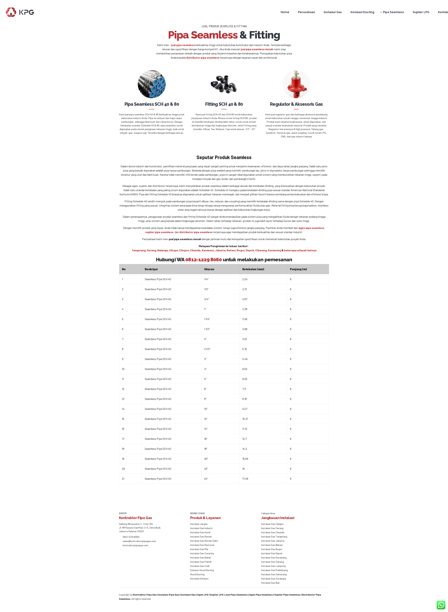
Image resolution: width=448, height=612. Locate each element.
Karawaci (208, 250)
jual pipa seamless (183, 45)
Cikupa (173, 250)
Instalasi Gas (333, 12)
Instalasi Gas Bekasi (272, 544)
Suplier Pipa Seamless (287, 594)
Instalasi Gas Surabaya (273, 578)
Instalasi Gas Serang (272, 528)
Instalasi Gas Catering (202, 553)
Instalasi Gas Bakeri (200, 557)
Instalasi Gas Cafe (199, 565)
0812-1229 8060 (203, 260)
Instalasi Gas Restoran (202, 544)
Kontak (443, 12)
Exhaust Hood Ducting (202, 570)
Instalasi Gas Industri (201, 528)
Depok (250, 250)
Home (285, 12)
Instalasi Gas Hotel (200, 532)
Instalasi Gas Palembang (274, 570)
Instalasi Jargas (199, 523)
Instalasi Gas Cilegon (272, 523)
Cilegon (184, 250)
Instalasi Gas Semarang (274, 574)
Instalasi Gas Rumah (201, 536)
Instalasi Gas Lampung (273, 565)
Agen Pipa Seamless (261, 594)
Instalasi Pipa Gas (168, 594)
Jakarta (220, 250)
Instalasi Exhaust (199, 578)
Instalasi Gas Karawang (273, 557)
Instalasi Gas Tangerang (274, 536)
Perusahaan (306, 12)
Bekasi (231, 250)
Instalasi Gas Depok (271, 553)
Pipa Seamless (393, 12)
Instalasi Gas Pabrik (201, 561)
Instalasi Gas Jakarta (272, 540)
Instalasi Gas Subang (272, 561)
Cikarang (261, 250)
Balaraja (162, 250)
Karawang (274, 250)
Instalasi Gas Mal (199, 549)
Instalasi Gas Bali (270, 582)
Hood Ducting (197, 574)
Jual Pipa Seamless (236, 594)
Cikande (195, 250)
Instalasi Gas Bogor (271, 549)
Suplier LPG (421, 12)
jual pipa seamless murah (257, 49)
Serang (151, 250)
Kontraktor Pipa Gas (145, 594)
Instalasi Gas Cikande (272, 532)
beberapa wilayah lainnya (300, 250)
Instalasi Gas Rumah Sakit (204, 540)
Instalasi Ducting (362, 12)
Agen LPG (202, 594)
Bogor (240, 250)
